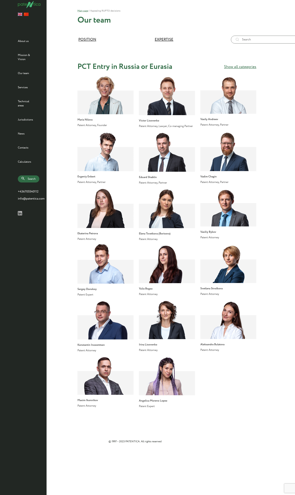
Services (23, 87)
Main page (82, 11)
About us (23, 41)
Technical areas (23, 103)
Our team (23, 73)
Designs (167, 54)
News (21, 134)
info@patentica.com (26, 198)
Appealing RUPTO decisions (105, 11)
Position (87, 39)
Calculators (24, 162)
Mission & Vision (24, 57)
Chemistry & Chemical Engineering (104, 54)
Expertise (164, 39)
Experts (167, 54)
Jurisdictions (25, 120)
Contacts (23, 148)
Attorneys (85, 54)
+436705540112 (26, 191)
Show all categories (240, 67)
